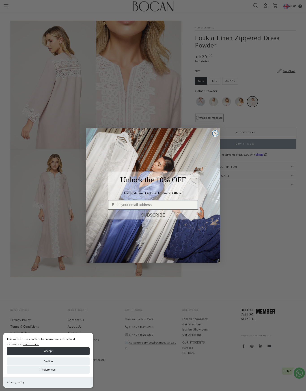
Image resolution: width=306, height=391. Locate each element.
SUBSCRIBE (153, 214)
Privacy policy (15, 382)
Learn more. (31, 344)
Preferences (48, 369)
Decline (48, 361)
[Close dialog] (215, 133)
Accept (48, 351)
